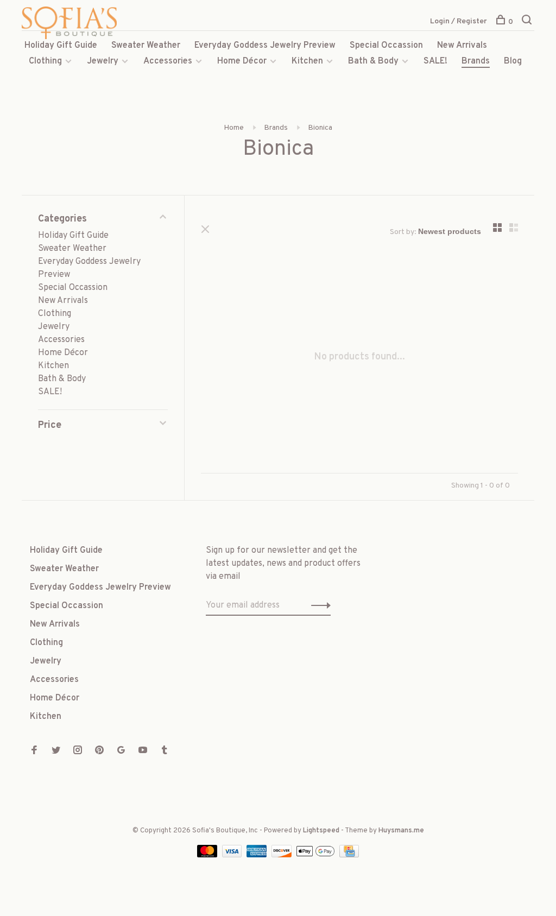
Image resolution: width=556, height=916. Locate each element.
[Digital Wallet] (316, 855)
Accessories (167, 61)
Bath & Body (373, 61)
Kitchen (307, 61)
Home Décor (242, 61)
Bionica (320, 127)
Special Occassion (386, 45)
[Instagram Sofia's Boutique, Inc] (77, 751)
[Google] (121, 751)
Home (234, 127)
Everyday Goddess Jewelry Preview (265, 45)
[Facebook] (34, 751)
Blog (513, 61)
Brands (476, 61)
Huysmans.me (401, 830)
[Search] (528, 22)
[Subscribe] (318, 605)
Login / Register (458, 21)
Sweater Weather (145, 45)
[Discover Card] (282, 855)
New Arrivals (462, 45)
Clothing (45, 61)
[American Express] (258, 855)
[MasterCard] (208, 855)
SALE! (435, 61)
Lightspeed (321, 830)
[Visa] (233, 855)
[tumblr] (164, 751)
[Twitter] (56, 751)
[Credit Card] (349, 855)
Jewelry (102, 61)
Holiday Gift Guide (60, 45)
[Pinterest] (99, 751)
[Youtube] (142, 751)
